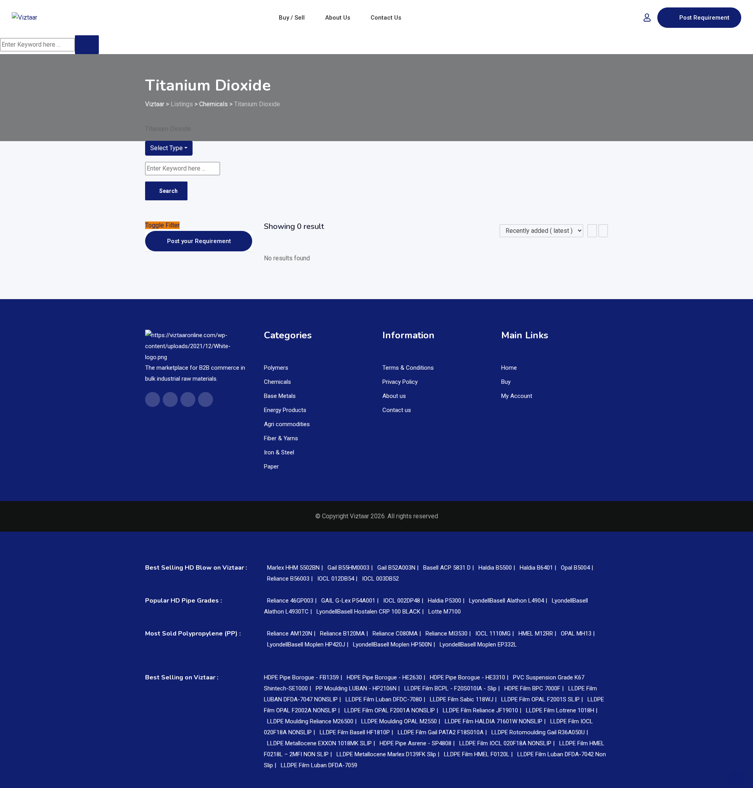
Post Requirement (704, 17)
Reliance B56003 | (290, 578)
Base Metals (280, 395)
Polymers (276, 367)
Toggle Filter (162, 225)
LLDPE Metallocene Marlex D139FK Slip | (388, 754)
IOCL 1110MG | (495, 633)
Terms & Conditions (408, 367)
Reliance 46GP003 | (292, 600)
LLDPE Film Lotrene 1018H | (561, 710)
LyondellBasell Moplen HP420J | (308, 644)
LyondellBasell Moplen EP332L (478, 644)
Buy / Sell (292, 17)
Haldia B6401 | (539, 567)
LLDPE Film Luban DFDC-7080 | (386, 699)
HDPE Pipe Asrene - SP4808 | (418, 743)
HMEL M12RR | (538, 633)
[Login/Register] (647, 18)
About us (394, 395)
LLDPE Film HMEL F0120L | (479, 754)
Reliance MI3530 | (449, 633)
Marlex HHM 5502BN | (295, 567)
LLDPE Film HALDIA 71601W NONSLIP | (496, 721)
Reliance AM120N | (292, 633)
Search (168, 191)
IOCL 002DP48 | (404, 600)
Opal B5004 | (577, 567)
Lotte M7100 (444, 611)
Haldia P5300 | (447, 600)
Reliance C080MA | (397, 633)
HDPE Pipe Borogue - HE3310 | (470, 677)
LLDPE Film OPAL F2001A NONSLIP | (392, 710)
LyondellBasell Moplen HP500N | (395, 644)
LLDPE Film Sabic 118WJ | (464, 699)
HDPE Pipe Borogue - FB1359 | (304, 677)
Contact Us (386, 17)
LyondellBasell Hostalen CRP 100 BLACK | (370, 611)
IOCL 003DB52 (380, 578)
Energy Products (285, 410)
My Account (516, 395)
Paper (271, 466)
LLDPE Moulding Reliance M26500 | (312, 721)
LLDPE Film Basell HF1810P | (357, 732)
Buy (506, 381)
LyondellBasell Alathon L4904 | (509, 600)
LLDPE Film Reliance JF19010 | (483, 710)
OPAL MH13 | (578, 633)
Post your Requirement (199, 241)
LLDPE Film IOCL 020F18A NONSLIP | (507, 743)
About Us (337, 17)
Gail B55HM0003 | (350, 567)
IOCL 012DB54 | (338, 578)
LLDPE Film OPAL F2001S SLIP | (542, 699)
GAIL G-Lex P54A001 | (350, 600)
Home (509, 367)
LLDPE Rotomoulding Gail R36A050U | (539, 732)
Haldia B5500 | (497, 567)
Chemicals (277, 381)
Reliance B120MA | (344, 633)
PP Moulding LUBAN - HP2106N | (358, 688)
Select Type (166, 148)
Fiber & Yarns (281, 438)
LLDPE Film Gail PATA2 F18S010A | (443, 732)
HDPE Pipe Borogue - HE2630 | (387, 677)
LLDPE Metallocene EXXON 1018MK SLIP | (321, 743)
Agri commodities (287, 424)
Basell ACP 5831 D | (449, 567)
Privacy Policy (400, 381)
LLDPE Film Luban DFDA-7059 (319, 765)
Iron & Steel (279, 452)
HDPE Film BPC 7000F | (534, 688)
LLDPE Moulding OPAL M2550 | (401, 721)
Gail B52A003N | (398, 567)
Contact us (396, 410)
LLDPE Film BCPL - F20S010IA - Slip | (452, 688)
